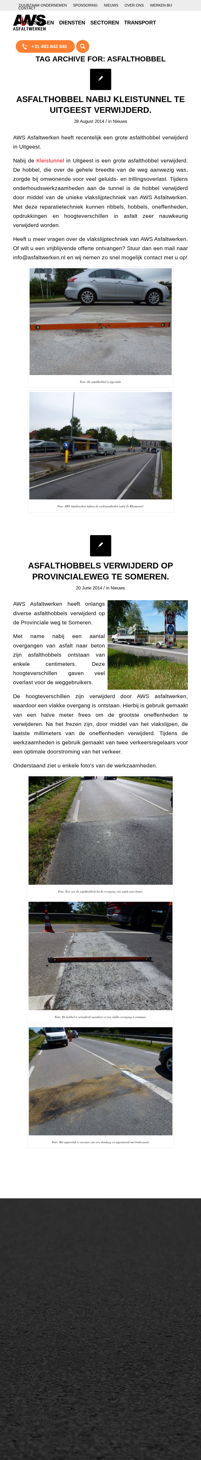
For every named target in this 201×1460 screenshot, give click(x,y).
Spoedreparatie (34, 1283)
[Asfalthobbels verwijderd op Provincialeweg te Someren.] (100, 545)
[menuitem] (43, 5)
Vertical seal (123, 1269)
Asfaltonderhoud (35, 1247)
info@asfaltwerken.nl (174, 1256)
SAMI (116, 1251)
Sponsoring (85, 5)
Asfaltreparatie (33, 1256)
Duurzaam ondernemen (43, 5)
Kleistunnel (50, 160)
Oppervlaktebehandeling (43, 1274)
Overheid (27, 1358)
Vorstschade (124, 1287)
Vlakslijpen (122, 1278)
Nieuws (111, 5)
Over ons (134, 5)
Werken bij (161, 5)
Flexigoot (120, 1260)
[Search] (82, 46)
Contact (27, 8)
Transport (75, 1305)
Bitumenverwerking (38, 1265)
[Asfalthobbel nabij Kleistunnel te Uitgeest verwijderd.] (100, 79)
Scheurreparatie (127, 1242)
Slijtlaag (73, 1278)
